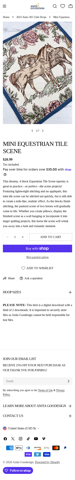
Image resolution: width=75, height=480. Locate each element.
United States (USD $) (22, 428)
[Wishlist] (63, 6)
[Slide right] (43, 131)
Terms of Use (45, 390)
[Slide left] (32, 131)
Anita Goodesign (23, 462)
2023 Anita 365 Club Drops (31, 17)
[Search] (55, 6)
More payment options (37, 257)
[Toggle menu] (4, 6)
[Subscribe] (68, 381)
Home (6, 17)
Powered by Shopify (47, 462)
